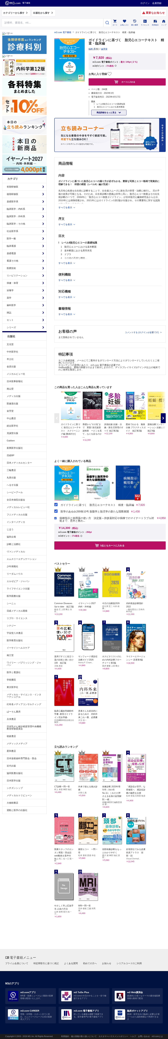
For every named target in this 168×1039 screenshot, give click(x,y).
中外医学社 (12, 351)
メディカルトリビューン (19, 795)
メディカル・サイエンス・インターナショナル (24, 695)
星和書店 (11, 751)
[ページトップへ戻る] (158, 1033)
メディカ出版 (14, 396)
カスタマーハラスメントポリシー (113, 1036)
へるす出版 (12, 485)
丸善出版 (11, 477)
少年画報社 (12, 566)
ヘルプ (133, 1036)
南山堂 (10, 388)
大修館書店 (12, 802)
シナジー (11, 625)
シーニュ (11, 603)
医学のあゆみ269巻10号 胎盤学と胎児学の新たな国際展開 (95, 511)
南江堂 (10, 655)
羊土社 (10, 359)
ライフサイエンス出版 (18, 588)
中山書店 (11, 418)
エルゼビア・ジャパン (18, 581)
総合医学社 (12, 425)
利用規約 (65, 1036)
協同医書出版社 (15, 773)
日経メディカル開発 (17, 610)
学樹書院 (11, 679)
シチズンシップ (15, 788)
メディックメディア (17, 743)
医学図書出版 (14, 596)
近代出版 (11, 765)
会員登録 (156, 3)
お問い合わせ (144, 1036)
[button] (163, 418)
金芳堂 (10, 411)
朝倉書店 (11, 736)
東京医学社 (12, 687)
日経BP (10, 455)
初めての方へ (90, 963)
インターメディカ (16, 522)
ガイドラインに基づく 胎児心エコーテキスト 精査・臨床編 (97, 505)
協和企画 (11, 536)
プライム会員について (16, 963)
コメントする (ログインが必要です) (142, 332)
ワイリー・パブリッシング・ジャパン (24, 663)
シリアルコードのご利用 (129, 963)
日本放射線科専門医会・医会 (22, 758)
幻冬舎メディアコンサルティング (24, 704)
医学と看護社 (14, 672)
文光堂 (10, 344)
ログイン (145, 3)
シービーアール (15, 492)
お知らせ (106, 963)
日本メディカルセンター (19, 462)
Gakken (11, 440)
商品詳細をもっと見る (107, 112)
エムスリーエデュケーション (22, 559)
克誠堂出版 (12, 433)
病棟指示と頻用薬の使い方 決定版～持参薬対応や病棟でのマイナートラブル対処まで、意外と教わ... (107, 519)
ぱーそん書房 (14, 711)
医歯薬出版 (12, 403)
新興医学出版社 (15, 448)
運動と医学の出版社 (17, 810)
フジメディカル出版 (17, 514)
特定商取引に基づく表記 (46, 963)
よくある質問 (71, 963)
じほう (10, 529)
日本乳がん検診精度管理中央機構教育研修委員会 (24, 727)
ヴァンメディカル (16, 551)
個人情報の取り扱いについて (84, 1036)
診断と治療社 (14, 544)
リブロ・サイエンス (17, 618)
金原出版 (11, 366)
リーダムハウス (15, 573)
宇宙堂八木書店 (15, 633)
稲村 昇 (92, 49)
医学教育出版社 (15, 640)
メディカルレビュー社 (18, 507)
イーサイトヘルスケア (18, 647)
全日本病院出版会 (16, 499)
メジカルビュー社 (16, 374)
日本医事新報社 (15, 381)
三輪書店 (11, 470)
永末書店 (11, 719)
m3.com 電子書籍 (62, 32)
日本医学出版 (14, 780)
